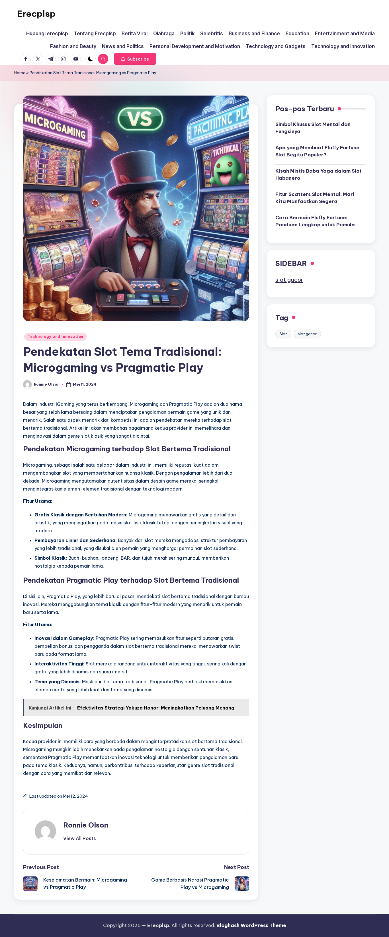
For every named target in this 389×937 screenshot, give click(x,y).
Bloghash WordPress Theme (251, 925)
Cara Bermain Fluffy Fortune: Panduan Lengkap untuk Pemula (315, 221)
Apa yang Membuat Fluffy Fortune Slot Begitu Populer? (317, 151)
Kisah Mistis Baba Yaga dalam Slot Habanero (318, 174)
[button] (135, 59)
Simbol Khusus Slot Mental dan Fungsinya (313, 128)
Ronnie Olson (85, 825)
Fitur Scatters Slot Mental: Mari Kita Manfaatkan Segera (314, 197)
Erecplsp (36, 13)
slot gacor (289, 279)
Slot (283, 333)
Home (19, 72)
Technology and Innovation (55, 336)
